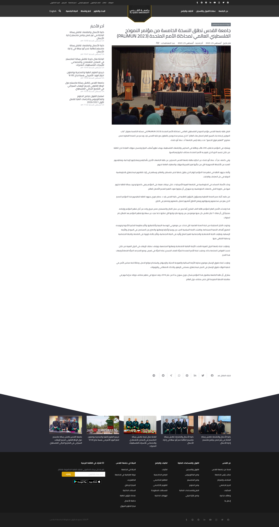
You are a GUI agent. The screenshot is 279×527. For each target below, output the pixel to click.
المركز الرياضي (130, 485)
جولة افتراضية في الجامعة (125, 474)
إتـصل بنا (228, 500)
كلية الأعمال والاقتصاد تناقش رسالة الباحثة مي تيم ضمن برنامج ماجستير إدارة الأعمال (85, 35)
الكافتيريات (131, 480)
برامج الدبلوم (194, 485)
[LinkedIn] (210, 2)
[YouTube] (215, 2)
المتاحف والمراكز (224, 480)
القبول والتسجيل (192, 469)
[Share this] (211, 375)
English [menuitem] (52, 11)
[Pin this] (187, 375)
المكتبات (227, 490)
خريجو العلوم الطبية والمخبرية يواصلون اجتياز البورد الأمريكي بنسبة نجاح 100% (85, 73)
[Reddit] (206, 2)
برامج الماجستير (193, 480)
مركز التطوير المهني (128, 506)
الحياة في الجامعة (128, 469)
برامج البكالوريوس (192, 474)
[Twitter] (223, 2)
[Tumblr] (197, 2)
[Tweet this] (203, 375)
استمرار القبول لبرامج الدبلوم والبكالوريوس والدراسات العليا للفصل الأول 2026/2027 (86, 99)
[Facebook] (228, 2)
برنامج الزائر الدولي (192, 495)
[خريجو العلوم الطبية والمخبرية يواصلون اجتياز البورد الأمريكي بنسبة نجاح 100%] (103, 417)
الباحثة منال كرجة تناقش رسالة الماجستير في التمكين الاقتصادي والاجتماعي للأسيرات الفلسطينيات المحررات (85, 62)
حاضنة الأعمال (130, 500)
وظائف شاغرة (225, 495)
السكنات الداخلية (129, 490)
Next (110, 291)
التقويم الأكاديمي (160, 485)
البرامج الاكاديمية (160, 474)
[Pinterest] (201, 2)
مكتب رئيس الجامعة (223, 474)
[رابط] (139, 12)
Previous (234, 291)
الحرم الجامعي (225, 485)
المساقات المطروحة (159, 490)
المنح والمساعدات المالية (189, 490)
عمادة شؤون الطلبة (128, 495)
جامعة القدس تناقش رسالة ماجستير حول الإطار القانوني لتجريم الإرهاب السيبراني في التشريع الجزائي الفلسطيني (84, 85)
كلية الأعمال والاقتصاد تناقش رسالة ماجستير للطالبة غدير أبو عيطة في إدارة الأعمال (86, 48)
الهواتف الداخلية (161, 495)
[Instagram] (219, 2)
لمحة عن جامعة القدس (221, 469)
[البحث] (59, 11)
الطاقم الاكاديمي (160, 480)
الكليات (164, 469)
